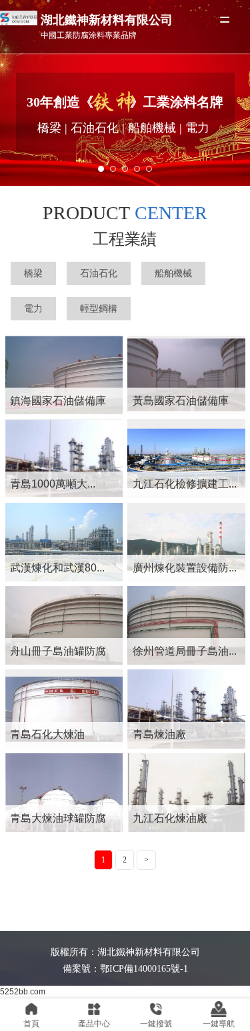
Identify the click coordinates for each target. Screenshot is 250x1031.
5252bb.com (22, 991)
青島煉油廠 (159, 734)
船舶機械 (173, 273)
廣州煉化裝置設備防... (185, 567)
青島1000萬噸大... (52, 484)
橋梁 (33, 273)
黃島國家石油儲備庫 (181, 400)
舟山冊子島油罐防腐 (58, 651)
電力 (33, 309)
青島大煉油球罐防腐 (58, 818)
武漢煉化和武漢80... (57, 567)
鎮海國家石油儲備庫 (58, 400)
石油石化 (98, 273)
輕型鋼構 (98, 309)
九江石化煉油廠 (170, 818)
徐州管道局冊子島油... (185, 651)
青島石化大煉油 (47, 734)
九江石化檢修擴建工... (185, 484)
